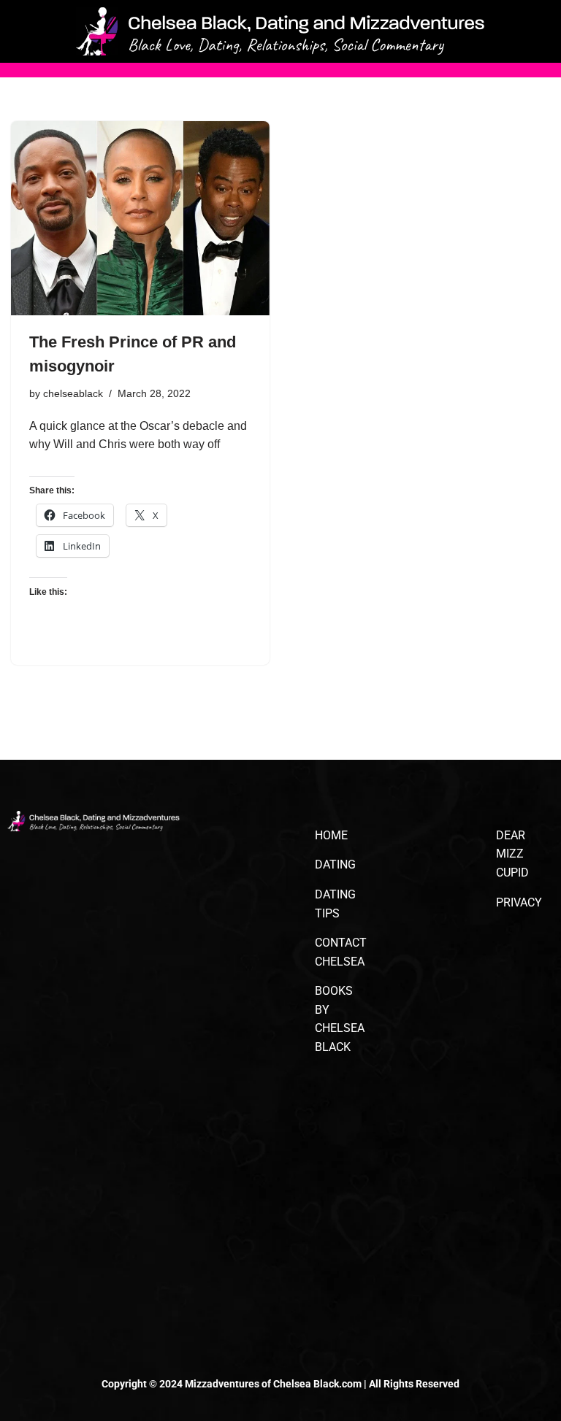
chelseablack (73, 393)
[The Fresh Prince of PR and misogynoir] (140, 218)
